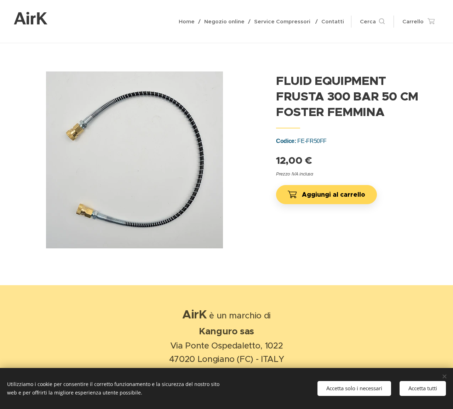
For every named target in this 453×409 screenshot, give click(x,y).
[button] (372, 21)
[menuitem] (189, 21)
